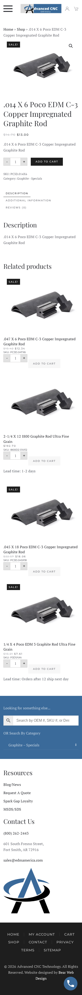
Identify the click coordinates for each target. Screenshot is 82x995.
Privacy (65, 942)
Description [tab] (17, 193)
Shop (21, 29)
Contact (38, 942)
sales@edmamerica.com (23, 860)
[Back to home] (41, 8)
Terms (27, 950)
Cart (69, 934)
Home (8, 29)
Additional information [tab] (28, 200)
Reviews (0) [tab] (16, 207)
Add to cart (47, 161)
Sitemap (52, 950)
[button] (8, 8)
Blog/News (12, 784)
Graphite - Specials (29, 178)
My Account (42, 934)
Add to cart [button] (44, 363)
